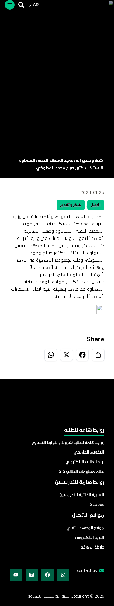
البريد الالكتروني (89, 537)
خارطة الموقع (92, 547)
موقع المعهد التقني (85, 528)
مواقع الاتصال (88, 515)
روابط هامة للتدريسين (79, 482)
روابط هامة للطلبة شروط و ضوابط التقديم (68, 442)
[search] (21, 5)
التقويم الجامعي (89, 452)
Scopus (97, 504)
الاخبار (96, 205)
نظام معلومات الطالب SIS (81, 471)
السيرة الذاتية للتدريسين (81, 495)
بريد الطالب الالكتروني (84, 462)
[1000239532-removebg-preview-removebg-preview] (57, 403)
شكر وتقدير (70, 205)
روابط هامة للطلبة (84, 430)
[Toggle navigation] (10, 5)
